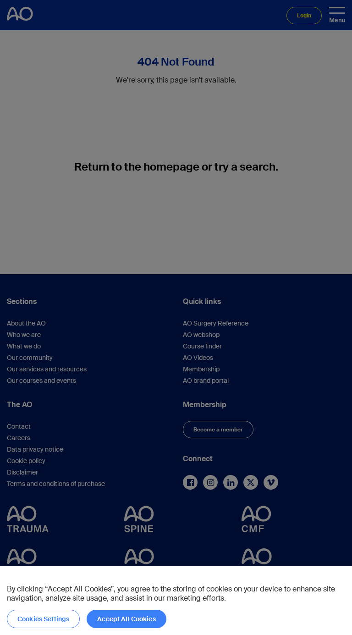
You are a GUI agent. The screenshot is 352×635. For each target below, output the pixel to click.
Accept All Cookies (126, 619)
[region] (176, 600)
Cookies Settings (43, 619)
